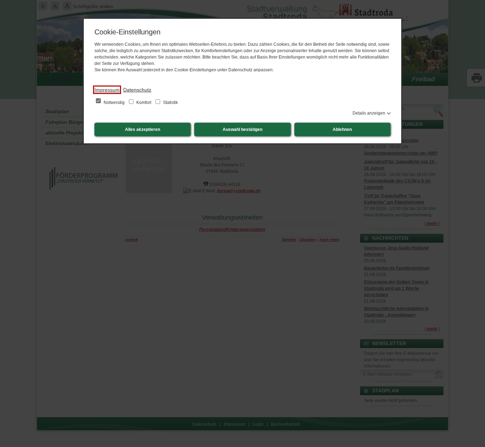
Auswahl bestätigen (242, 129)
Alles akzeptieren (142, 129)
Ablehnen (342, 129)
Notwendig (114, 102)
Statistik (170, 102)
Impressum (107, 90)
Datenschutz (137, 90)
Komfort (143, 102)
